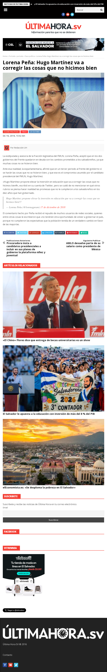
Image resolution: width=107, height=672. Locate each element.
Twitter (23, 233)
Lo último (35, 132)
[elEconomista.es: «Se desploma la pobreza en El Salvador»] (53, 452)
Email (5, 507)
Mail (85, 233)
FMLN (24, 132)
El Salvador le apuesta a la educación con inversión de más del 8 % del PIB (51, 4)
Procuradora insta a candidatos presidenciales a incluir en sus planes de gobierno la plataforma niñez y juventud (26, 248)
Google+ (36, 233)
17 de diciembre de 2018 (52, 207)
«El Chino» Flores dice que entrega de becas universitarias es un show (46, 340)
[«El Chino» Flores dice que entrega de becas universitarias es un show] (53, 305)
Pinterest (73, 233)
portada (20, 56)
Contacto (7, 654)
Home (5, 56)
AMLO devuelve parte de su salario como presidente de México (83, 245)
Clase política (30, 56)
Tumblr (60, 233)
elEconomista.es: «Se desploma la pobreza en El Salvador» (39, 487)
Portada (12, 56)
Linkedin (48, 233)
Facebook (9, 233)
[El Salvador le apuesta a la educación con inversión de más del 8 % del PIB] (53, 378)
